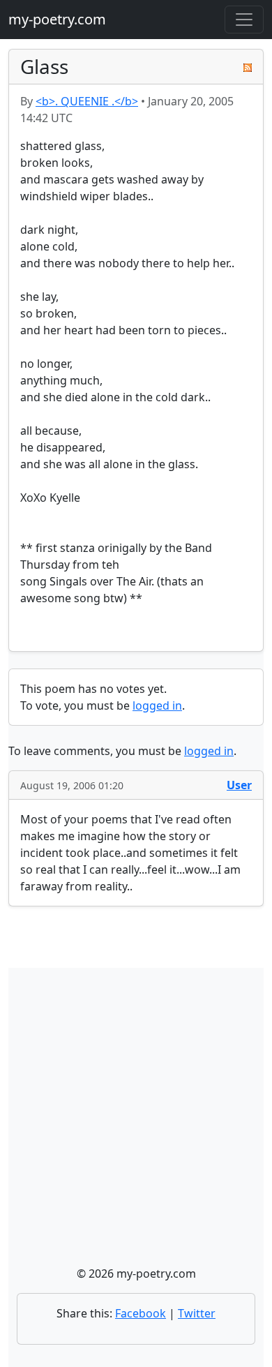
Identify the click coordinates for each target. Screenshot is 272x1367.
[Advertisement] (136, 1122)
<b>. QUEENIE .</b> (87, 101)
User (239, 785)
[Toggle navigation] (244, 19)
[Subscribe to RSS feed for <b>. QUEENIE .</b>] (247, 67)
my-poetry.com (57, 19)
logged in (157, 705)
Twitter (197, 1313)
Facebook (140, 1313)
